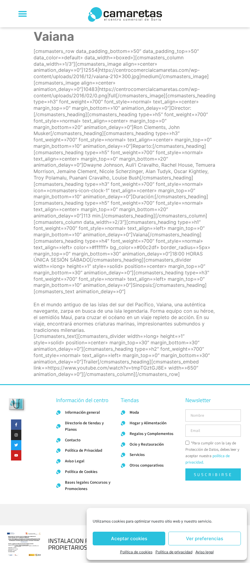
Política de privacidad (173, 552)
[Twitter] (16, 445)
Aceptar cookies (129, 538)
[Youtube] (16, 455)
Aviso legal (204, 552)
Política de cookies (136, 552)
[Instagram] (16, 435)
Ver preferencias (204, 538)
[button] (22, 14)
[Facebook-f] (16, 424)
